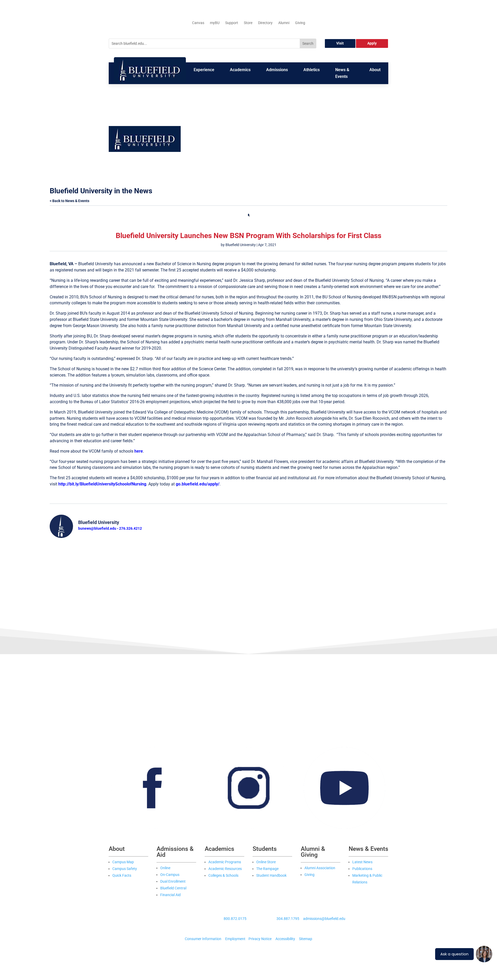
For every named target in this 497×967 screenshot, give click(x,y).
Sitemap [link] (305, 939)
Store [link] (248, 23)
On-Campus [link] (169, 875)
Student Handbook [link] (271, 875)
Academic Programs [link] (224, 862)
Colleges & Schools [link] (223, 875)
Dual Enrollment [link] (173, 881)
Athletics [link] (311, 69)
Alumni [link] (283, 23)
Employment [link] (235, 939)
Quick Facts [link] (121, 875)
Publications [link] (362, 869)
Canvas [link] (198, 23)
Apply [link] (372, 43)
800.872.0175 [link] (235, 919)
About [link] (375, 69)
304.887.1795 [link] (287, 919)
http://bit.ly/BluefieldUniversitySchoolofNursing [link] (102, 484)
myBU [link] (215, 23)
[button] (285, 129)
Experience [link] (204, 69)
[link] (150, 82)
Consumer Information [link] (203, 939)
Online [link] (165, 868)
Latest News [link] (362, 862)
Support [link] (231, 23)
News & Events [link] (342, 73)
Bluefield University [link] (240, 245)
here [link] (138, 451)
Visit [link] (340, 43)
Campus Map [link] (123, 862)
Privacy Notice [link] (260, 939)
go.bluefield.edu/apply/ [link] (198, 484)
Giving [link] (300, 23)
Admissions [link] (277, 69)
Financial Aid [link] (170, 895)
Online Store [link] (266, 862)
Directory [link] (265, 23)
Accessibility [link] (285, 939)
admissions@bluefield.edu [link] (324, 919)
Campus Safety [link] (124, 869)
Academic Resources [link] (225, 869)
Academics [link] (240, 69)
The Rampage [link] (267, 869)
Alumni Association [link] (319, 868)
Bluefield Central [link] (173, 888)
